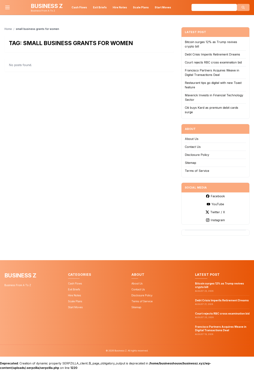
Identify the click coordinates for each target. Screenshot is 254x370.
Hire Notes (120, 7)
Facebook (218, 196)
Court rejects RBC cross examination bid (213, 62)
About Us (191, 139)
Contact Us (193, 147)
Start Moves (163, 7)
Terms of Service (197, 171)
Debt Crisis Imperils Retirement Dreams (212, 54)
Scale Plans (141, 7)
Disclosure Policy (197, 155)
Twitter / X (217, 212)
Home (8, 28)
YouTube (217, 204)
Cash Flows (79, 7)
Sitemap (190, 163)
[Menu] (7, 7)
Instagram (218, 220)
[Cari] (243, 7)
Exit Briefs (100, 7)
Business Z (20, 275)
